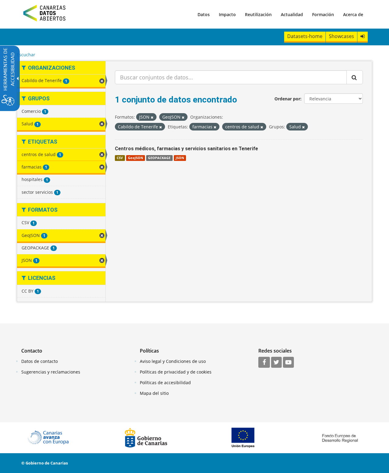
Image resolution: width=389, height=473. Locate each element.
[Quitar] (152, 117)
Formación (323, 14)
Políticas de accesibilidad (165, 382)
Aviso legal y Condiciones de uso (173, 361)
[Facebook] (264, 362)
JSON (180, 158)
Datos (204, 14)
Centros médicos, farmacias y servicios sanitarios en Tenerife (186, 148)
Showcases (341, 36)
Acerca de (353, 14)
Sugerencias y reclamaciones (50, 372)
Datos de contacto (39, 361)
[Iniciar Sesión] (362, 36)
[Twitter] (276, 362)
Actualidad (292, 14)
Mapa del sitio (154, 393)
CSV (120, 158)
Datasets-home (304, 36)
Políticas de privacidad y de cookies (176, 372)
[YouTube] (288, 362)
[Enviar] (354, 77)
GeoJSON (135, 158)
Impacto (227, 14)
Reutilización (258, 14)
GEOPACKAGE (159, 158)
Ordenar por (287, 99)
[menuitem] (203, 14)
